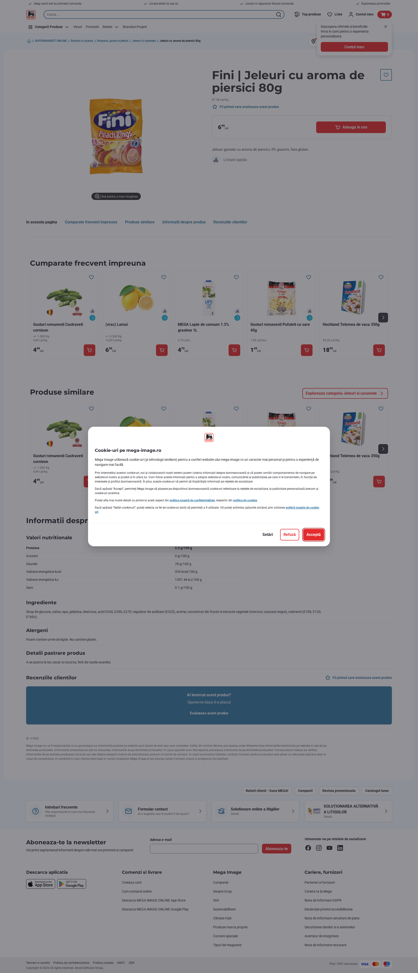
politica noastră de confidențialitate (192, 500)
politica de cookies (245, 500)
